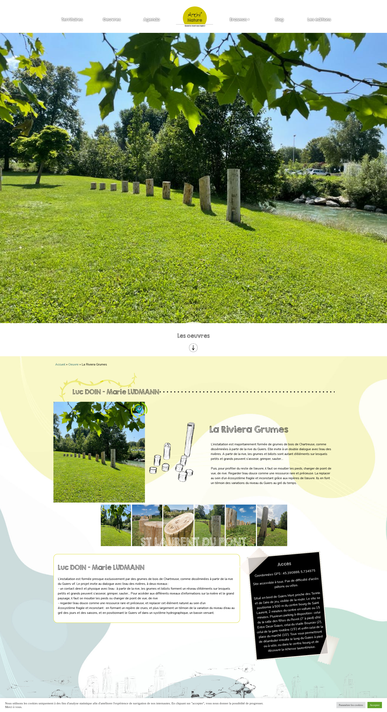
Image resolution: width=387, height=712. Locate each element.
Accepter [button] (375, 705)
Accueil (60, 364)
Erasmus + (240, 19)
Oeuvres (112, 19)
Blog (279, 19)
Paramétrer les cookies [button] (351, 705)
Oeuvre (73, 364)
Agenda (151, 19)
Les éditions (319, 19)
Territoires (72, 19)
